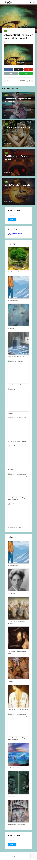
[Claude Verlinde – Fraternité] (18, 191)
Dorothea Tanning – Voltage (17, 127)
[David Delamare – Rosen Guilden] (18, 162)
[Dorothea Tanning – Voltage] (18, 134)
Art (5, 31)
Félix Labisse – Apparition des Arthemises (17, 100)
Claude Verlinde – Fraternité (17, 185)
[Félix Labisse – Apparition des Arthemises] (18, 105)
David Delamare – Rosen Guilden (15, 157)
